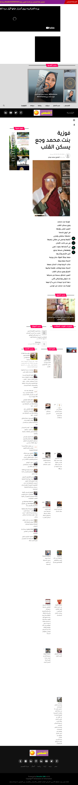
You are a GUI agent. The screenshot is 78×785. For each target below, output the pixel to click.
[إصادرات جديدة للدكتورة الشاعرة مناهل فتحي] (35, 371)
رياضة (39, 106)
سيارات (47, 106)
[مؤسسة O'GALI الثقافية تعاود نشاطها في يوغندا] (33, 356)
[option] (69, 82)
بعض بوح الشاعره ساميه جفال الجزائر (58, 509)
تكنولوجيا (24, 106)
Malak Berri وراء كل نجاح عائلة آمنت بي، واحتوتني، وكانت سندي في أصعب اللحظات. (46, 95)
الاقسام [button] (67, 106)
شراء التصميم (25, 766)
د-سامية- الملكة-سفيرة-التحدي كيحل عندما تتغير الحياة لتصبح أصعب (46, 655)
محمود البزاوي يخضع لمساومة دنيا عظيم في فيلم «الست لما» (29, 538)
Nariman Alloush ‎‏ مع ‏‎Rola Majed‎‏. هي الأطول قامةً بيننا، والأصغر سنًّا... (29, 503)
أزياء (44, 766)
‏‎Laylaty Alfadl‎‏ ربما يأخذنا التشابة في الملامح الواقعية (29, 531)
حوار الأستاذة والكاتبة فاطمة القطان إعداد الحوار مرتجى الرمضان (46, 459)
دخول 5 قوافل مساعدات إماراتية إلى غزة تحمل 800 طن (30, 464)
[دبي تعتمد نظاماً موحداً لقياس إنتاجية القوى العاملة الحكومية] (35, 447)
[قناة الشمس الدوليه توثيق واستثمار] (39, 753)
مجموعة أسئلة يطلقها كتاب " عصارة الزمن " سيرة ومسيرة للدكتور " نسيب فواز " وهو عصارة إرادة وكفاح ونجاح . (29, 513)
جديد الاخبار (56, 106)
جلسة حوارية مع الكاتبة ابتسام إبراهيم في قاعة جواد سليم (29, 472)
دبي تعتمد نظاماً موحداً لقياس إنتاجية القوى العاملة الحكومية (29, 448)
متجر (55, 766)
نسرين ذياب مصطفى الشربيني (47, 411)
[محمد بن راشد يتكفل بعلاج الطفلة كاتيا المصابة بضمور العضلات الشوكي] (35, 521)
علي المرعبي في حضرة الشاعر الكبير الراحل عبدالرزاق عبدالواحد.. (58, 411)
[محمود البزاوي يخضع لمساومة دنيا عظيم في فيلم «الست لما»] (35, 537)
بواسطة (56, 156)
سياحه (32, 106)
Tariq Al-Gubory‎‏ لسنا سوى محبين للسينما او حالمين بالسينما (46, 560)
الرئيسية (70, 113)
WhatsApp (38, 342)
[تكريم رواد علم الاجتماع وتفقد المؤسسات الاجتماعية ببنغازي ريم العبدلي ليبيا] (35, 419)
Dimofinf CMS (41, 776)
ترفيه (50, 766)
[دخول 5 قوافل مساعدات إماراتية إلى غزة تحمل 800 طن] (35, 463)
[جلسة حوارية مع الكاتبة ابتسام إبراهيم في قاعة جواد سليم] (35, 470)
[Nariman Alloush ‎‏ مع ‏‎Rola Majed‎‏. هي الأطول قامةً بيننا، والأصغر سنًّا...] (35, 502)
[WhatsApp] (44, 344)
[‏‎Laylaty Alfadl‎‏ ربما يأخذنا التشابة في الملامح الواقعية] (35, 530)
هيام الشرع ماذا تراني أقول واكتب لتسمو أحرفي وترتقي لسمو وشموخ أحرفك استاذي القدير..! (46, 510)
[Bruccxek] (71, 350)
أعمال (33, 766)
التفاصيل (11, 165)
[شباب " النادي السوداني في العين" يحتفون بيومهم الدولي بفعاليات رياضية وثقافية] (35, 428)
